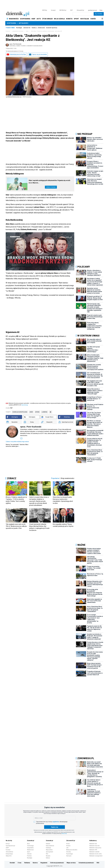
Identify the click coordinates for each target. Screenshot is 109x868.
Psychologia (69, 853)
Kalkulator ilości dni (94, 845)
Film (47, 853)
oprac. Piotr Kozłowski (26, 44)
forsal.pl (53, 10)
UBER (31, 412)
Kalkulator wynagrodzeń (95, 856)
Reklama (27, 863)
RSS (98, 863)
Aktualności (23, 23)
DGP (71, 10)
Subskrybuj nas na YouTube (18, 54)
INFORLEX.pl (63, 10)
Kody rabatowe (50, 845)
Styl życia (68, 856)
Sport (28, 851)
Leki (67, 847)
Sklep (100, 10)
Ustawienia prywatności (86, 863)
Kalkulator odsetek (94, 851)
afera (37, 412)
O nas (19, 863)
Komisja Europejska (20, 412)
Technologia (30, 845)
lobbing (44, 412)
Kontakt (12, 863)
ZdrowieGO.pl (80, 10)
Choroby (68, 851)
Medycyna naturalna (71, 849)
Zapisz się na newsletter (39, 54)
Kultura (48, 858)
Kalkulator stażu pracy (95, 847)
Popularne (55, 478)
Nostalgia (19, 27)
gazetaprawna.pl (92, 10)
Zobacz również (51, 187)
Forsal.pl (8, 849)
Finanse (68, 845)
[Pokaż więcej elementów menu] (102, 18)
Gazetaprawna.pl (10, 845)
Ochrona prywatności (57, 863)
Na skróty (9, 840)
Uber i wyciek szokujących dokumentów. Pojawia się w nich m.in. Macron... (49, 182)
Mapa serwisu (71, 863)
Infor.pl (7, 843)
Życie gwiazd (49, 851)
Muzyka (48, 856)
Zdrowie (29, 853)
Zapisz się (54, 827)
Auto (28, 843)
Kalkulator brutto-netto (95, 853)
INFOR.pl (44, 10)
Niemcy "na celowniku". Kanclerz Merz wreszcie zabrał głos (17, 445)
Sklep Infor (9, 856)
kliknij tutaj (64, 833)
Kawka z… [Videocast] (38, 27)
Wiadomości (30, 849)
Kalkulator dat (93, 843)
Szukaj (99, 14)
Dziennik (8, 31)
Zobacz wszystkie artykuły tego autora (17, 441)
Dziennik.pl (30, 840)
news (27, 31)
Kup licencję (25, 405)
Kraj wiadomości (67, 478)
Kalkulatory (93, 840)
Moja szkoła (49, 849)
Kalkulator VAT (93, 849)
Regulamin (44, 863)
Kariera (35, 863)
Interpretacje (9, 853)
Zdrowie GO (26, 27)
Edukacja (48, 847)
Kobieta (48, 843)
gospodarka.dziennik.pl (17, 31)
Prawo (68, 843)
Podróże (29, 856)
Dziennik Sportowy (51, 27)
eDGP (7, 847)
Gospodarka (11, 23)
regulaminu (55, 821)
